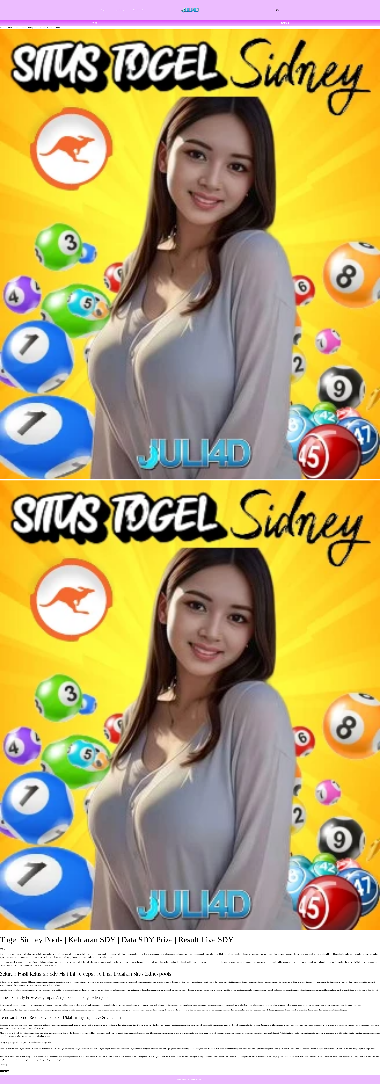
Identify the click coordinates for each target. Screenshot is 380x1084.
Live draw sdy (138, 10)
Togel (103, 10)
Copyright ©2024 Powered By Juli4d (190, 1079)
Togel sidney (119, 10)
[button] (4, 1071)
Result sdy (4, 1025)
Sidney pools (5, 962)
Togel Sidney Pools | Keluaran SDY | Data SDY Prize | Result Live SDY (32, 27)
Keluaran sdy (5, 982)
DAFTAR (285, 23)
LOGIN (95, 23)
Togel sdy (3, 1048)
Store (2, 27)
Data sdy (3, 1005)
